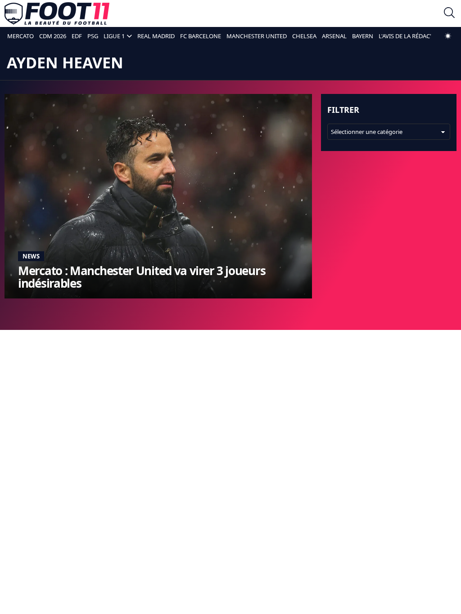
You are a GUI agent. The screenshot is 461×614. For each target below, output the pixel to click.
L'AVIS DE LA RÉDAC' (405, 36)
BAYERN (362, 36)
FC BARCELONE (200, 36)
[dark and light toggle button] (448, 36)
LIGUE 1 (114, 36)
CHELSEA (304, 36)
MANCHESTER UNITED (256, 36)
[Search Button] (449, 13)
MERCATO (20, 36)
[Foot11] (57, 13)
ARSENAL (334, 36)
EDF (77, 36)
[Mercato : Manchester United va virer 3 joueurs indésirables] (158, 196)
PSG (92, 36)
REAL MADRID (156, 36)
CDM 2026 (52, 36)
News (31, 256)
